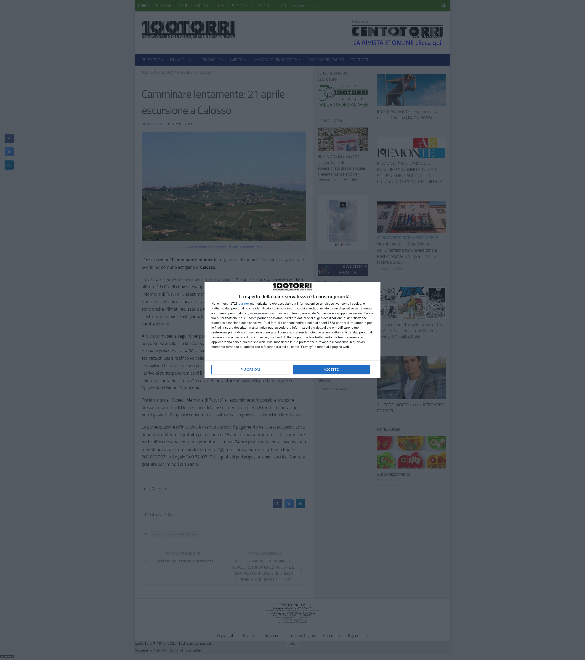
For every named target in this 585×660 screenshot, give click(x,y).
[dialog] (292, 330)
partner (244, 303)
